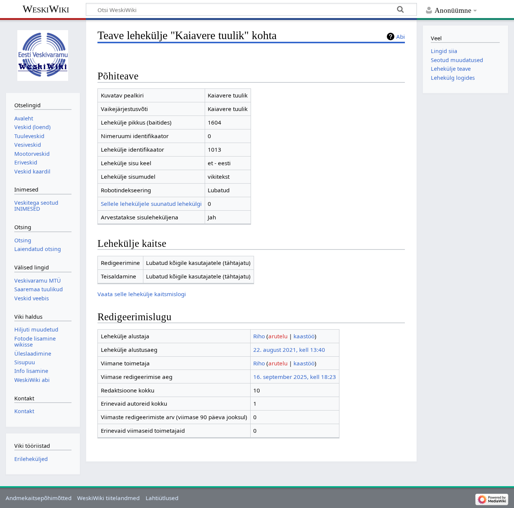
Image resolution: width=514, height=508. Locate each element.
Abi (400, 36)
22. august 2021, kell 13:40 (289, 349)
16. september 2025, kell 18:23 (294, 376)
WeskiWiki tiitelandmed (108, 498)
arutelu (277, 336)
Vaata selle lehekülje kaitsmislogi (141, 294)
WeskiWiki (46, 9)
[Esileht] (42, 55)
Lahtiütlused (162, 498)
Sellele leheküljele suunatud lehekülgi (151, 203)
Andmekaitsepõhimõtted (38, 498)
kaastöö (304, 336)
